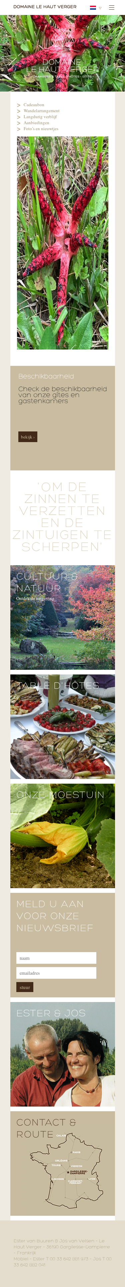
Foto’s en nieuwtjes (41, 128)
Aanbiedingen (36, 123)
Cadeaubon (34, 105)
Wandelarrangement (42, 111)
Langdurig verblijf (40, 117)
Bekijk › (28, 437)
